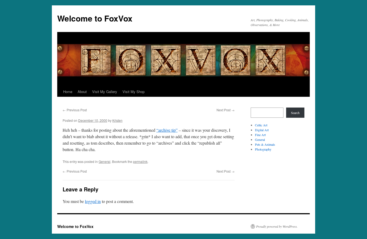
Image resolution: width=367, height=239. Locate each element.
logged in (93, 201)
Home (67, 91)
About (82, 91)
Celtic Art (261, 125)
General (104, 161)
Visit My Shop (134, 91)
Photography (263, 149)
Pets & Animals (265, 144)
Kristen (117, 120)
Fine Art (260, 135)
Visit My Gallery (104, 91)
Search (295, 112)
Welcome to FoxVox (94, 18)
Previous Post (75, 110)
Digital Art (262, 130)
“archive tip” (167, 130)
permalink (140, 161)
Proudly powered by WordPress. (277, 226)
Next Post (226, 110)
